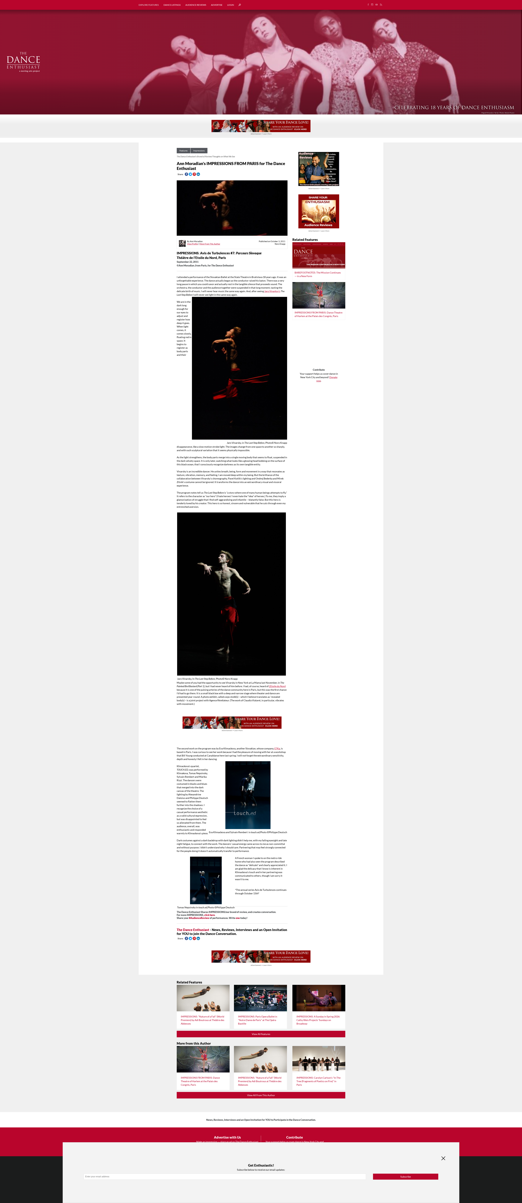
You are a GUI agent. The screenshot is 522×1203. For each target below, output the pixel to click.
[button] (238, 5)
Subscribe (405, 1176)
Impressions (199, 150)
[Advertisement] (318, 345)
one (238, 917)
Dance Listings (172, 5)
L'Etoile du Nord (277, 686)
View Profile (192, 244)
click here (209, 914)
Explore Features (149, 5)
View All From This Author (261, 1095)
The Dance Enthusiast (193, 930)
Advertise (216, 5)
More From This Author (209, 244)
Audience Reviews (195, 5)
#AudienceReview (199, 917)
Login (230, 5)
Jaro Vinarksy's (272, 291)
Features (183, 150)
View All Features (261, 1034)
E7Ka (277, 748)
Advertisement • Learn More (261, 134)
